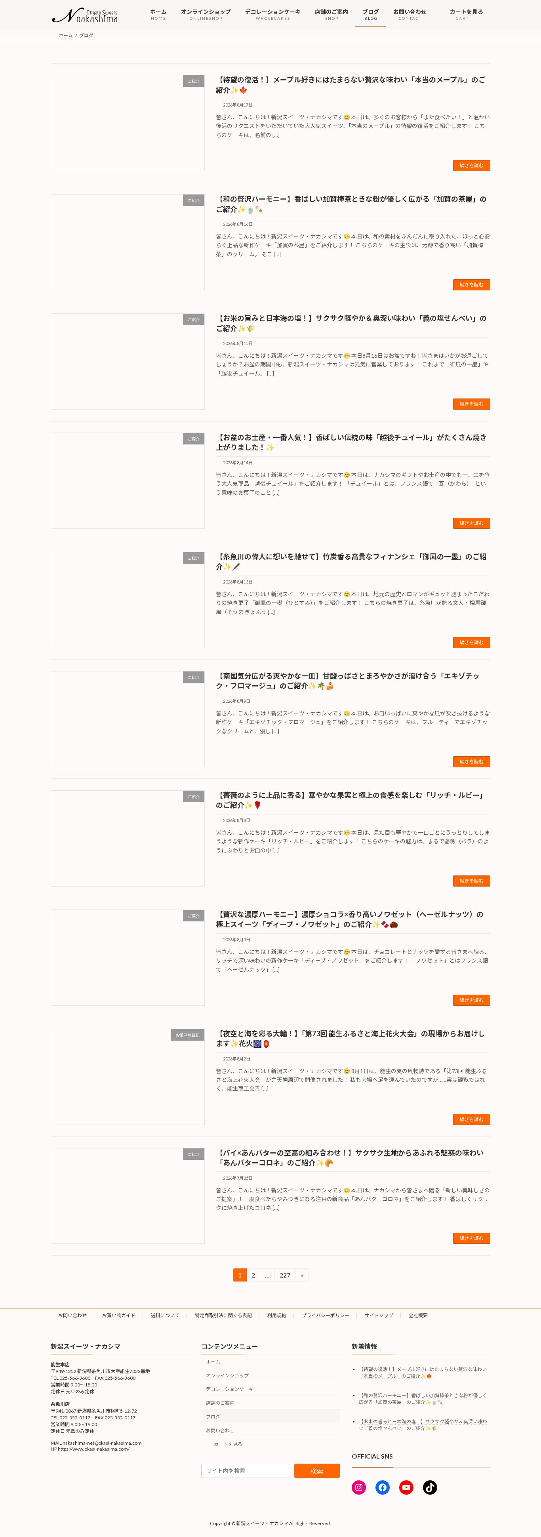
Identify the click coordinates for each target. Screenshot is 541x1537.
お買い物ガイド (118, 1315)
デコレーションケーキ (229, 1389)
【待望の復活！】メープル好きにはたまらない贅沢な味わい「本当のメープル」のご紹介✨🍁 (423, 1372)
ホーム (213, 1362)
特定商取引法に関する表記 (223, 1315)
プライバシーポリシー (325, 1315)
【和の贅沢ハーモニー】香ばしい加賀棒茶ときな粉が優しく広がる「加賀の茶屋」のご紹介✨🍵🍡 (423, 1398)
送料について (165, 1315)
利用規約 (276, 1315)
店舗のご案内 (220, 1403)
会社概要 (418, 1315)
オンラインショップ (227, 1376)
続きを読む (472, 165)
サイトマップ (379, 1315)
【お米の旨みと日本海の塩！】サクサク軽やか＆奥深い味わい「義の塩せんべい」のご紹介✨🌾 (423, 1425)
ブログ (213, 1417)
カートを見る (228, 1444)
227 (284, 1276)
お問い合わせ (72, 1315)
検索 (317, 1471)
